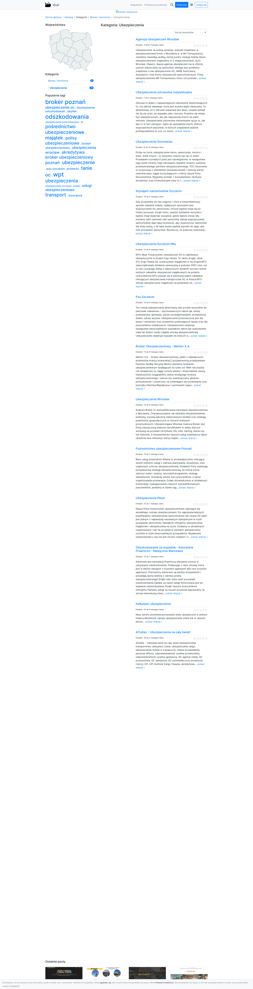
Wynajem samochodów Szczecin (159, 191)
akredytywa (74, 152)
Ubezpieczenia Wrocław (152, 399)
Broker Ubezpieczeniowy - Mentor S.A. (163, 346)
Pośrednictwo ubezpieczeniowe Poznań (164, 448)
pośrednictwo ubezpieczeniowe (65, 129)
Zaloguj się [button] (201, 5)
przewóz (73, 169)
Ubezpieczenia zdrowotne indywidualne (164, 92)
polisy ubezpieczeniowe (62, 140)
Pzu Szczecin (145, 297)
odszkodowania (67, 116)
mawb (77, 185)
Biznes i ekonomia (100, 17)
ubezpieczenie (78, 162)
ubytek (72, 111)
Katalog (69, 17)
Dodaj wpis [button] (181, 5)
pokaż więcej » (183, 131)
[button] (172, 4)
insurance (75, 195)
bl (82, 122)
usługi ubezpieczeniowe (68, 187)
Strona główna (53, 17)
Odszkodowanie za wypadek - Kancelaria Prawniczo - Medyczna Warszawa (164, 549)
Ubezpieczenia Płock (150, 498)
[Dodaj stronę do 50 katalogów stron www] (126, 11)
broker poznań (66, 101)
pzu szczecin (56, 169)
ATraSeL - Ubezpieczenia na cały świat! (163, 632)
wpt (59, 174)
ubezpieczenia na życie (58, 185)
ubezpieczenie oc (60, 107)
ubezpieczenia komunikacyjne (62, 122)
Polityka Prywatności (164, 983)
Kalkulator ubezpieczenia (153, 604)
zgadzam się (105, 983)
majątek (54, 138)
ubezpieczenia (62, 181)
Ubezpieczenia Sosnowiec (154, 141)
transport (56, 195)
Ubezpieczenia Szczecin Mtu (156, 244)
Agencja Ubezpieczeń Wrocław (157, 39)
